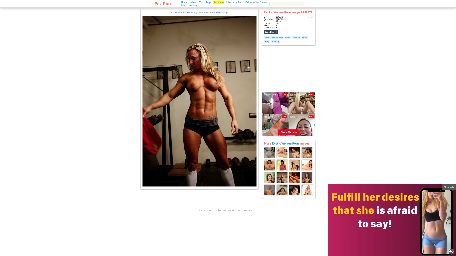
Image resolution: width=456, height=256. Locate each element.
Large (288, 38)
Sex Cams (218, 2)
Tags (208, 2)
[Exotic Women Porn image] (269, 158)
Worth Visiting (189, 5)
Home (184, 2)
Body (267, 42)
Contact (203, 210)
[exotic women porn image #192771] (199, 186)
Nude (304, 38)
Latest (193, 2)
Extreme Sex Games (256, 2)
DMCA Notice (229, 210)
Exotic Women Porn (274, 38)
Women (296, 38)
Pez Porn (163, 3)
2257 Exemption (245, 210)
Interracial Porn (234, 2)
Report (310, 17)
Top (201, 2)
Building (275, 42)
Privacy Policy (215, 210)
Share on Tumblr (271, 32)
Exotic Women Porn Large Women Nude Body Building (199, 12)
